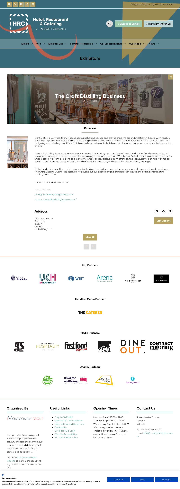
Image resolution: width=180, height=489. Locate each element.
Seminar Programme (81, 43)
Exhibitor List (55, 43)
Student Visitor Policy (66, 437)
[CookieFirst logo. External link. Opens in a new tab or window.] (3, 475)
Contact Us (61, 427)
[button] (109, 23)
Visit (38, 43)
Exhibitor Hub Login (65, 430)
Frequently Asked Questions (69, 424)
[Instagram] (15, 4)
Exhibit (25, 43)
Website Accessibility (66, 434)
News (152, 43)
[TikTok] (27, 4)
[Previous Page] (86, 246)
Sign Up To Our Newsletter (68, 420)
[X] (32, 4)
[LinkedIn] (9, 4)
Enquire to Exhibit (139, 4)
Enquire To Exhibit (64, 417)
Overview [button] (90, 128)
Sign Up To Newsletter (162, 4)
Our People (135, 43)
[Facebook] (21, 4)
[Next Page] (93, 246)
